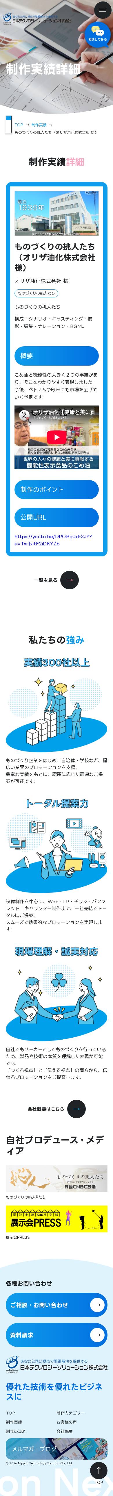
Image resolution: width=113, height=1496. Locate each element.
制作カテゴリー (71, 1413)
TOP (18, 125)
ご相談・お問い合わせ (39, 1305)
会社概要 (65, 1431)
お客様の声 (67, 1422)
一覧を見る (45, 580)
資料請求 (21, 1335)
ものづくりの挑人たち (36, 293)
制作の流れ (16, 1431)
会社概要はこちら (46, 1109)
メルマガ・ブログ (34, 1449)
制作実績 (39, 125)
